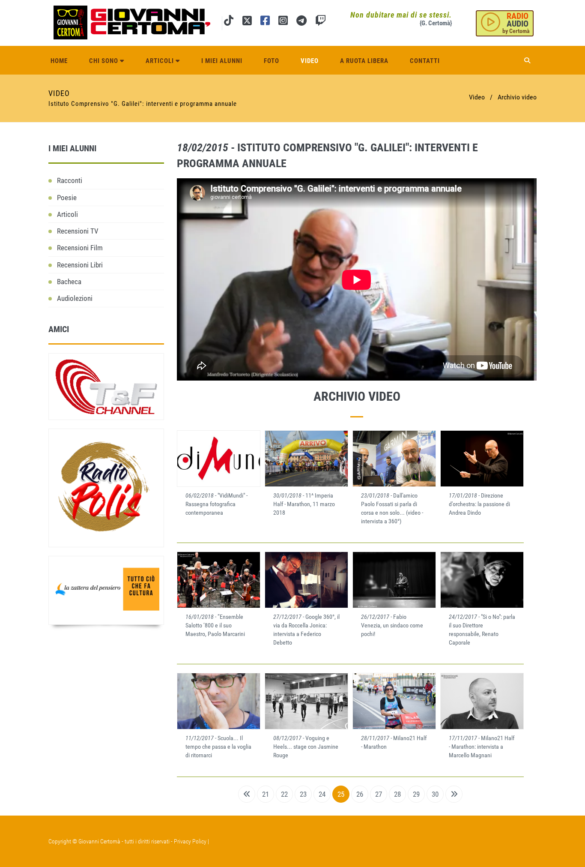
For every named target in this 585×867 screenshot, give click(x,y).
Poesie (67, 197)
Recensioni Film (80, 247)
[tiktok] (228, 22)
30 (435, 794)
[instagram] (283, 22)
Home (59, 61)
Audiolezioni (75, 298)
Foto (271, 61)
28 (397, 794)
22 (284, 794)
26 (359, 794)
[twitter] (247, 22)
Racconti (69, 180)
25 (340, 794)
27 (378, 794)
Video (310, 61)
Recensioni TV (77, 231)
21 (265, 794)
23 (303, 794)
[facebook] (265, 22)
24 (322, 794)
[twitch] (320, 22)
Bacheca (69, 281)
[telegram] (301, 22)
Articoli (161, 61)
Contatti (425, 61)
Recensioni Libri (80, 265)
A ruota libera (364, 61)
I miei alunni (221, 61)
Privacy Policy (190, 841)
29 (416, 794)
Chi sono (104, 61)
